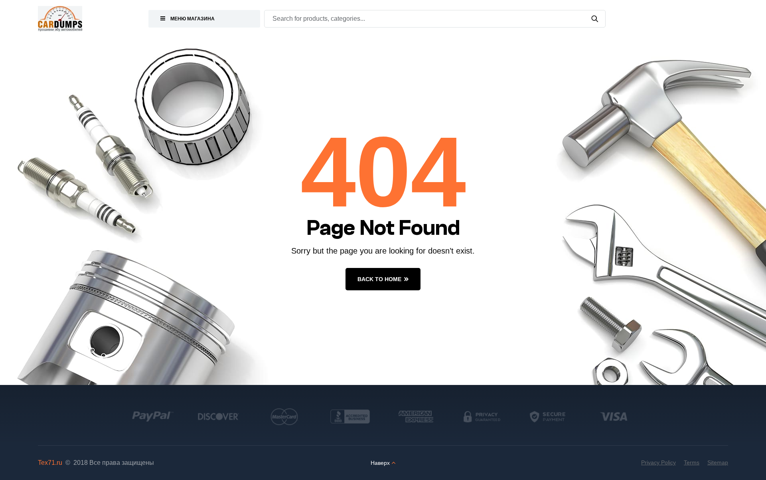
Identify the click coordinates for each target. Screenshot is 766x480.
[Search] (595, 19)
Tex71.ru (50, 462)
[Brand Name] (153, 416)
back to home (379, 279)
